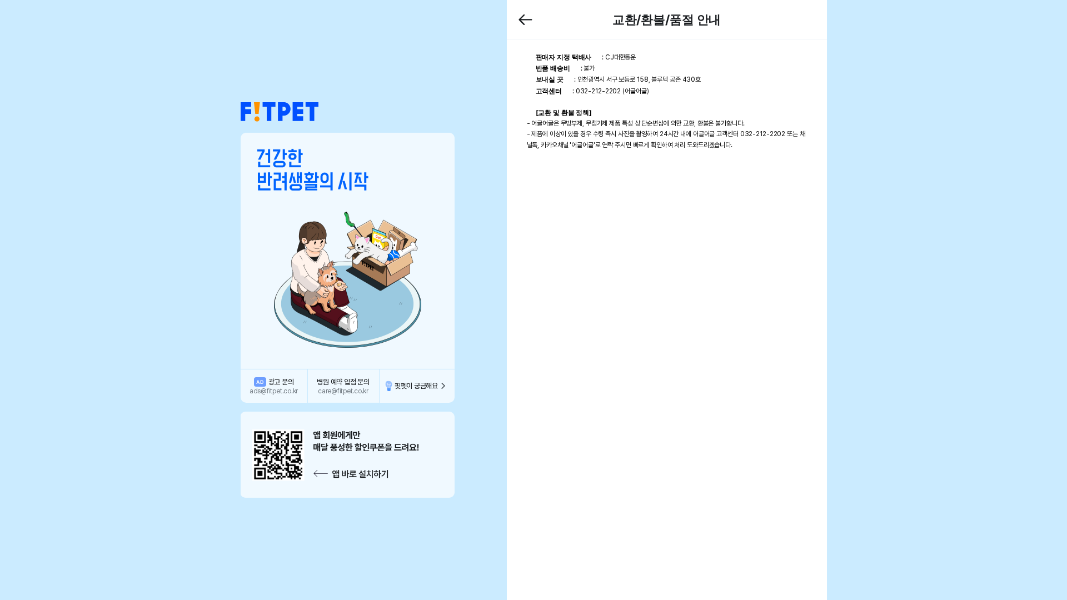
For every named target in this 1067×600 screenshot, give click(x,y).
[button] (279, 112)
